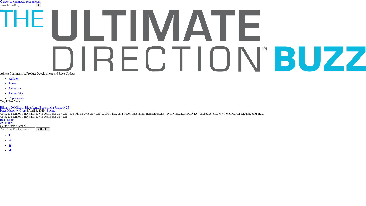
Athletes (14, 78)
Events (13, 83)
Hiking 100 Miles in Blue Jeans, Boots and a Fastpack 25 (34, 107)
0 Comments (7, 122)
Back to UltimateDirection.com (21, 1)
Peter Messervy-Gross (13, 110)
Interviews (15, 88)
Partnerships (16, 93)
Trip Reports (16, 98)
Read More (7, 119)
